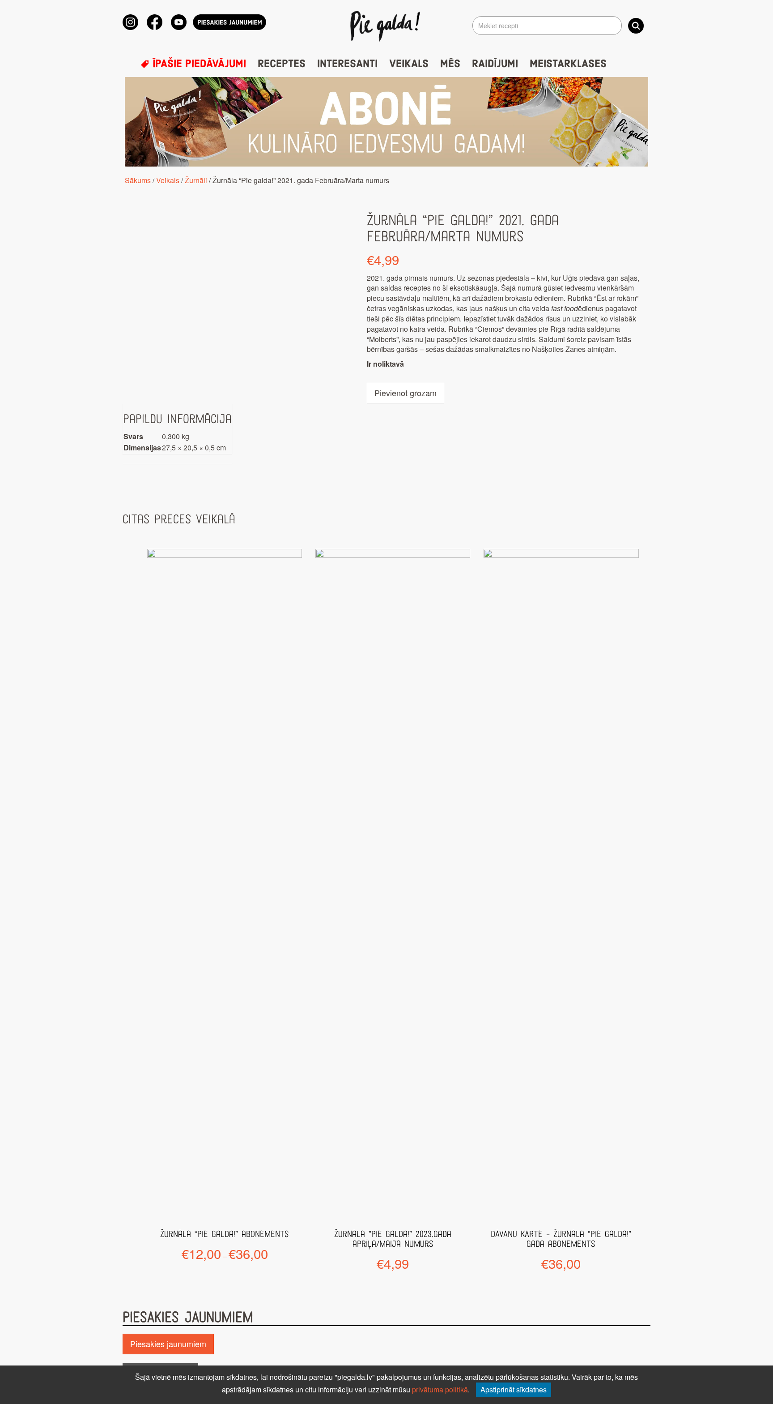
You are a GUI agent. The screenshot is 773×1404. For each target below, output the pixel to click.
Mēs (450, 64)
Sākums (138, 180)
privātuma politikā (440, 1389)
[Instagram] (130, 22)
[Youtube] (179, 22)
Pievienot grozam (405, 392)
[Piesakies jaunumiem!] (229, 22)
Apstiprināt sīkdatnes (513, 1389)
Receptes (282, 64)
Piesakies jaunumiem (168, 1343)
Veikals (409, 64)
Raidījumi (495, 64)
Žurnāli (196, 180)
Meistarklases (568, 64)
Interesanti (347, 64)
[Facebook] (154, 22)
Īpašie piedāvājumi (197, 64)
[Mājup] (387, 25)
